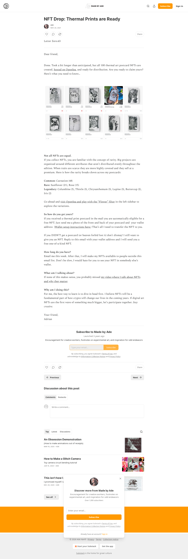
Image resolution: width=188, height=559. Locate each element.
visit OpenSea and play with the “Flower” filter (87, 202)
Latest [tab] (54, 431)
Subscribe (165, 6)
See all (49, 497)
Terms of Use (107, 523)
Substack (80, 553)
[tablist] (56, 397)
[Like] (46, 34)
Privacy (91, 539)
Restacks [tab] (62, 397)
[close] (120, 478)
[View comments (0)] (53, 34)
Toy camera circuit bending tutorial (60, 462)
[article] (94, 445)
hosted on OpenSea (65, 70)
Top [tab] (47, 431)
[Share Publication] (154, 6)
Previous (54, 377)
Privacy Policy (114, 526)
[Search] (148, 6)
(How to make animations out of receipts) (63, 443)
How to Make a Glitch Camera (62, 458)
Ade (52, 25)
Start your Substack (86, 546)
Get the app (107, 546)
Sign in (179, 6)
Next (135, 377)
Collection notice (110, 539)
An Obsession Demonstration (62, 439)
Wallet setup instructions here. (73, 227)
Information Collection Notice (93, 526)
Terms (98, 539)
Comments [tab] (50, 397)
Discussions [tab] (65, 431)
